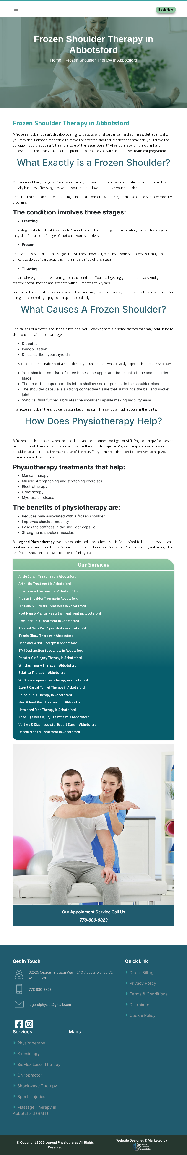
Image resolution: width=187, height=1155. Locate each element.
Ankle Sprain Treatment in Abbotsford (47, 576)
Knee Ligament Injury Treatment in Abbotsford (53, 717)
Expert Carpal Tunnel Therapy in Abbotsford (51, 687)
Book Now (165, 9)
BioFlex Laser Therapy (38, 1064)
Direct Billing (142, 972)
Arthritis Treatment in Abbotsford (44, 583)
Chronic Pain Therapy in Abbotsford (45, 695)
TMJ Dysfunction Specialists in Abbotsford (50, 650)
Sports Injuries (31, 1096)
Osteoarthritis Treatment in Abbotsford (49, 731)
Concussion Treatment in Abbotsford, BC (49, 591)
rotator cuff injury (72, 552)
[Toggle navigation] (16, 9)
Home (56, 60)
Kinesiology (28, 1053)
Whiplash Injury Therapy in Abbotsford (47, 665)
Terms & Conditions (149, 994)
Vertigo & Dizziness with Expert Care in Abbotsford (57, 724)
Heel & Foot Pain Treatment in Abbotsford (50, 702)
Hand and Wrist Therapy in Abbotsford (47, 643)
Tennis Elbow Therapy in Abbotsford (45, 635)
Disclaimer (139, 1004)
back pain (50, 552)
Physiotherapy (31, 1043)
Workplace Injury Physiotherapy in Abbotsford (53, 680)
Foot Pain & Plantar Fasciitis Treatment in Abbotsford (59, 613)
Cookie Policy (143, 1015)
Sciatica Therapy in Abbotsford (42, 672)
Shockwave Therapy (37, 1085)
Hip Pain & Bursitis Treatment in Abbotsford (52, 606)
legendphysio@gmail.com (50, 1005)
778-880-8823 (40, 990)
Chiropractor (29, 1075)
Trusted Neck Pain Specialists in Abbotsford (52, 628)
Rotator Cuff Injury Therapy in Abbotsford (50, 657)
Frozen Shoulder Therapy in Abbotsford (48, 598)
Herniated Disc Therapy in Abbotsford (47, 709)
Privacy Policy (143, 983)
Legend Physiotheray (61, 1142)
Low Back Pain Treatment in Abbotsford (48, 620)
